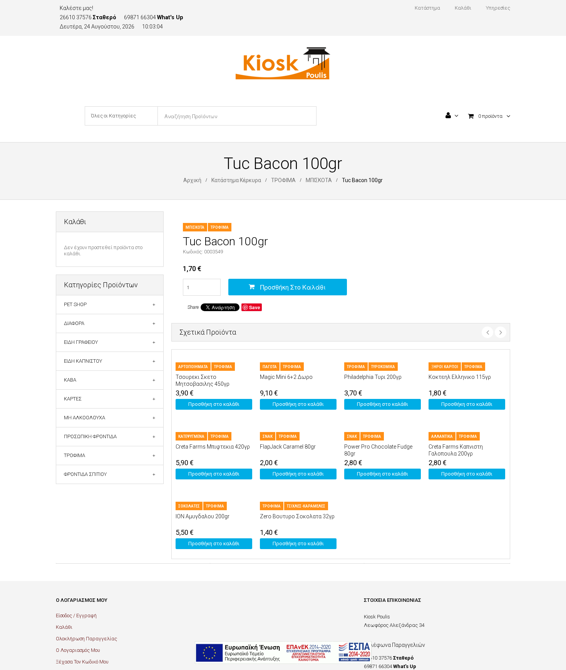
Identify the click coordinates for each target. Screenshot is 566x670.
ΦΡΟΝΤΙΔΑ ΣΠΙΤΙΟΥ (85, 474)
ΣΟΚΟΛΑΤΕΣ (189, 506)
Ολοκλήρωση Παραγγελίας (86, 639)
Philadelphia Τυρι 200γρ (373, 377)
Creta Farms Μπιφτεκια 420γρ (213, 447)
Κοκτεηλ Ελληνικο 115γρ (460, 377)
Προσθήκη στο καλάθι (293, 287)
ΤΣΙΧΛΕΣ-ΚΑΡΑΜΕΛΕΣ (306, 506)
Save (254, 307)
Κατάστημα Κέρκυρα (236, 180)
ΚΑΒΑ (70, 380)
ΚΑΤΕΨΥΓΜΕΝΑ (191, 436)
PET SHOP (75, 304)
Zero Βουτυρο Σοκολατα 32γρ (297, 516)
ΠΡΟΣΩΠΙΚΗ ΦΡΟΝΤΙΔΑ (90, 436)
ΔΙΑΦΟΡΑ (74, 323)
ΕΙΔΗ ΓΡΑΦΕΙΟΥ (81, 342)
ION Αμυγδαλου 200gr (202, 516)
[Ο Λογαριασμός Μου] (451, 116)
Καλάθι (64, 627)
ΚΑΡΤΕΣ (73, 399)
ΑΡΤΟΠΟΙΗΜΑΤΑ (193, 366)
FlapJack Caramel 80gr (288, 447)
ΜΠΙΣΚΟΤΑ (319, 180)
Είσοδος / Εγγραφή (76, 615)
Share (193, 307)
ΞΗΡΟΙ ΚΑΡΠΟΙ (444, 366)
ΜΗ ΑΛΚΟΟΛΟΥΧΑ (84, 417)
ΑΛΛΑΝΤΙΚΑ (442, 436)
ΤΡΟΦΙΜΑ (283, 180)
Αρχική (192, 180)
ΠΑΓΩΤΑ (270, 366)
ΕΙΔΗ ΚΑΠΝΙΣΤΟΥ (83, 361)
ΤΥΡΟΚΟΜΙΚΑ (383, 366)
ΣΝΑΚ (268, 436)
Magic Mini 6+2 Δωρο (286, 377)
